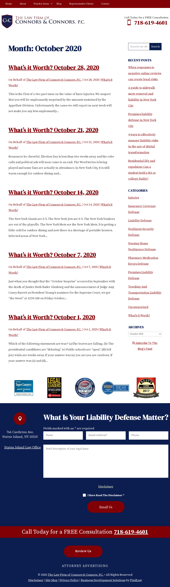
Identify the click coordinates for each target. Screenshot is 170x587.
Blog (59, 3)
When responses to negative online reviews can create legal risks (144, 73)
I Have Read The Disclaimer (105, 495)
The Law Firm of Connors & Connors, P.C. (53, 80)
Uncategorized (138, 307)
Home (8, 3)
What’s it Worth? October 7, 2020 (52, 255)
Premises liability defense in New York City (142, 120)
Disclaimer (105, 487)
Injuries (133, 198)
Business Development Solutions (103, 580)
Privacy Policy (69, 580)
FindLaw (136, 580)
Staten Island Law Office (22, 447)
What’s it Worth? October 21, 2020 (53, 130)
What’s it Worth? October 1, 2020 (51, 317)
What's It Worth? (139, 315)
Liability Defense (140, 220)
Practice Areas (41, 3)
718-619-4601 (151, 22)
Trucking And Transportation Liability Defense (144, 293)
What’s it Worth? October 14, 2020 (53, 192)
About (23, 3)
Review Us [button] (83, 551)
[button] (166, 563)
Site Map (51, 580)
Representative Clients (81, 3)
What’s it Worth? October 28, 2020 (53, 67)
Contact (105, 3)
